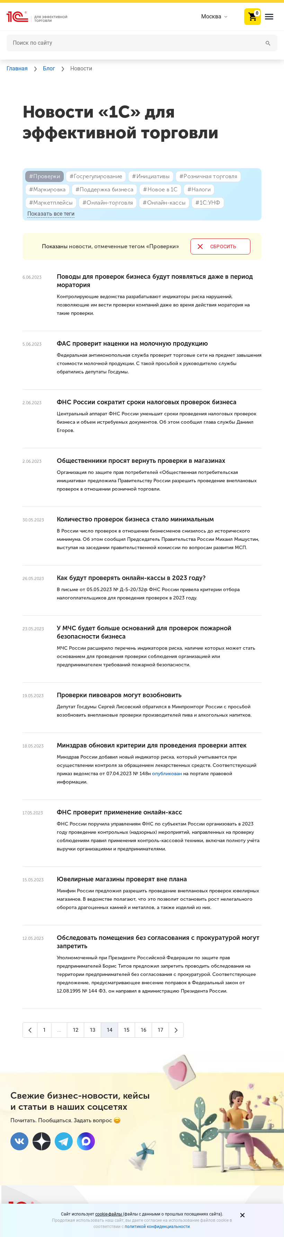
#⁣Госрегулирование (96, 176)
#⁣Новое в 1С (160, 189)
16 (143, 1030)
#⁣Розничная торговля (208, 176)
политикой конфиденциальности (157, 1226)
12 (75, 1030)
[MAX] (86, 1141)
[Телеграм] (64, 1141)
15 (126, 1030)
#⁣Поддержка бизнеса (105, 189)
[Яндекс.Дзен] (42, 1141)
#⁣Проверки (44, 176)
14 (109, 1030)
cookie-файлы (109, 1214)
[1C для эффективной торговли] (43, 16)
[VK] (19, 1141)
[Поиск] (268, 43)
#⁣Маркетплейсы (51, 202)
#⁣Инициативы (151, 176)
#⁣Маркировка (47, 189)
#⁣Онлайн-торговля (107, 202)
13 (92, 1030)
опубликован (167, 774)
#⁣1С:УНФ (207, 202)
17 (160, 1030)
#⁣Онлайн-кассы (164, 202)
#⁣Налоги (199, 189)
